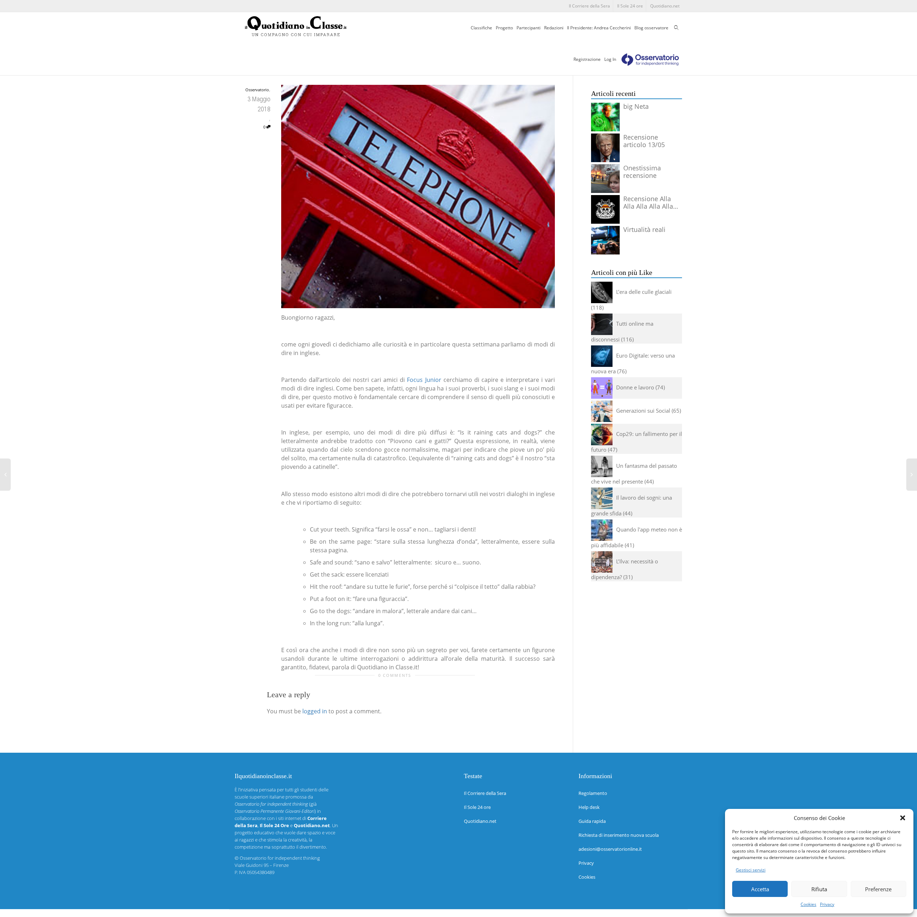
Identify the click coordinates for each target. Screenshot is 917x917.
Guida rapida (592, 821)
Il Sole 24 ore (630, 6)
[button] (902, 817)
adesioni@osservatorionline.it (610, 849)
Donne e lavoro (635, 387)
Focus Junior (424, 380)
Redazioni (553, 28)
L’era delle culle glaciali (644, 291)
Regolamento (592, 793)
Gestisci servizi (750, 870)
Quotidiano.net (665, 6)
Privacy (827, 904)
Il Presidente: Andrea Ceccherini (599, 28)
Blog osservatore (651, 28)
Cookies (808, 904)
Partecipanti (529, 28)
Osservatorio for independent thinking (280, 858)
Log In (610, 59)
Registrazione (587, 59)
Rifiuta (819, 889)
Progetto (504, 28)
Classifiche (481, 28)
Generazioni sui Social (643, 410)
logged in (314, 711)
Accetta (760, 889)
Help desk (589, 807)
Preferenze (878, 889)
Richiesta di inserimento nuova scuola (618, 835)
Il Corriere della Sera (589, 6)
